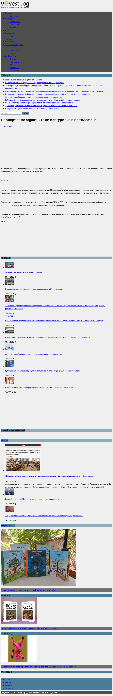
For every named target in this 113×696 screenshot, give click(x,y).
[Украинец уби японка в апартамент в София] (9, 267)
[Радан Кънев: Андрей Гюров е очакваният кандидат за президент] (9, 494)
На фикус (13, 53)
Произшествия (11, 41)
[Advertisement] (56, 145)
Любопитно (14, 67)
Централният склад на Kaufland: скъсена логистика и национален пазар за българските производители (47, 337)
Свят (7, 30)
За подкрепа (10, 688)
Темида (8, 38)
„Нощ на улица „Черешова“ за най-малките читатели (28, 590)
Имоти (12, 36)
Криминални (15, 21)
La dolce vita (10, 56)
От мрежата (14, 50)
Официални (14, 15)
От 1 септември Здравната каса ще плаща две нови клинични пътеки (33, 354)
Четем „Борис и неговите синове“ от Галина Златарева (29, 628)
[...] (102, 487)
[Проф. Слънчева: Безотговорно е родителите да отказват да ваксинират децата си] (9, 382)
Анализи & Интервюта (14, 44)
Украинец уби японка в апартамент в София (23, 272)
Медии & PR (14, 24)
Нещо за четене (16, 61)
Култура (13, 59)
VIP (11, 64)
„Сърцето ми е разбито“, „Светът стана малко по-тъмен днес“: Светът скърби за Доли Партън (44, 515)
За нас (8, 679)
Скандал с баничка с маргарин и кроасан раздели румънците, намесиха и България (49, 476)
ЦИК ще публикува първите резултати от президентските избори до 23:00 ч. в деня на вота (42, 370)
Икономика (9, 33)
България (9, 18)
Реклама (8, 685)
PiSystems (53, 692)
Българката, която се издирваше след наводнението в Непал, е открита (34, 289)
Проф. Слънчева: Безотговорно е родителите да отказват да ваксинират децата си (39, 387)
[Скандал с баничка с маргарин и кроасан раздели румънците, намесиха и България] (23, 470)
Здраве (13, 27)
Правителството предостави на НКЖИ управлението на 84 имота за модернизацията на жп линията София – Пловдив (54, 320)
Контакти (9, 682)
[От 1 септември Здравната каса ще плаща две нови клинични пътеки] (9, 349)
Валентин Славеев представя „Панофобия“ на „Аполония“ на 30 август (38, 666)
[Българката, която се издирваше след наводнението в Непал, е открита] (9, 284)
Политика (9, 13)
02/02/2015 (5, 126)
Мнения (13, 47)
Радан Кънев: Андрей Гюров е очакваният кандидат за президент (32, 499)
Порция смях (15, 70)
